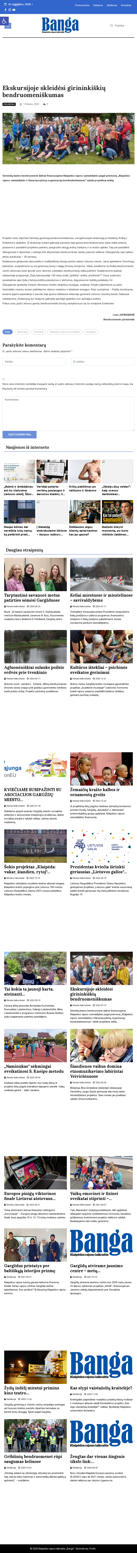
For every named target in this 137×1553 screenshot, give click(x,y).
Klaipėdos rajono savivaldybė (65, 332)
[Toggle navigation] (8, 25)
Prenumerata (82, 5)
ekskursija (22, 332)
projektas (91, 332)
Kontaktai (126, 5)
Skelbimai (112, 5)
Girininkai (38, 332)
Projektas (9, 104)
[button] (4, 21)
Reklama (98, 5)
